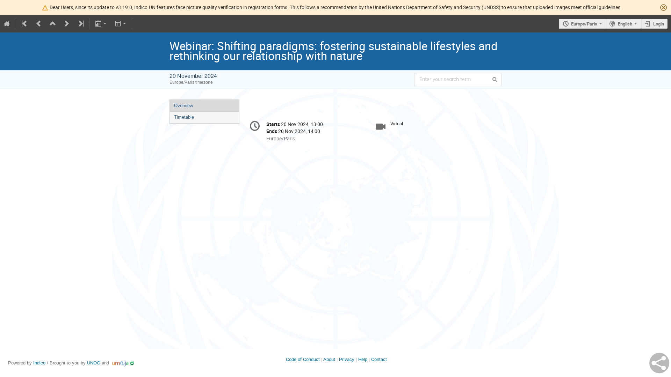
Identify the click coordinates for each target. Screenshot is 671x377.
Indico (39, 363)
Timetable (184, 117)
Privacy (346, 359)
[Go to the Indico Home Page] (7, 23)
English (625, 24)
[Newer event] (67, 23)
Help (362, 359)
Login (658, 24)
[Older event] (39, 23)
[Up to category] (53, 23)
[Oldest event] (25, 23)
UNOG (93, 363)
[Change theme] (121, 23)
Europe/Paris (584, 24)
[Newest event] (80, 23)
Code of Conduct (303, 359)
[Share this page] (659, 363)
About (329, 359)
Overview (183, 105)
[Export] (101, 23)
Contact (379, 359)
